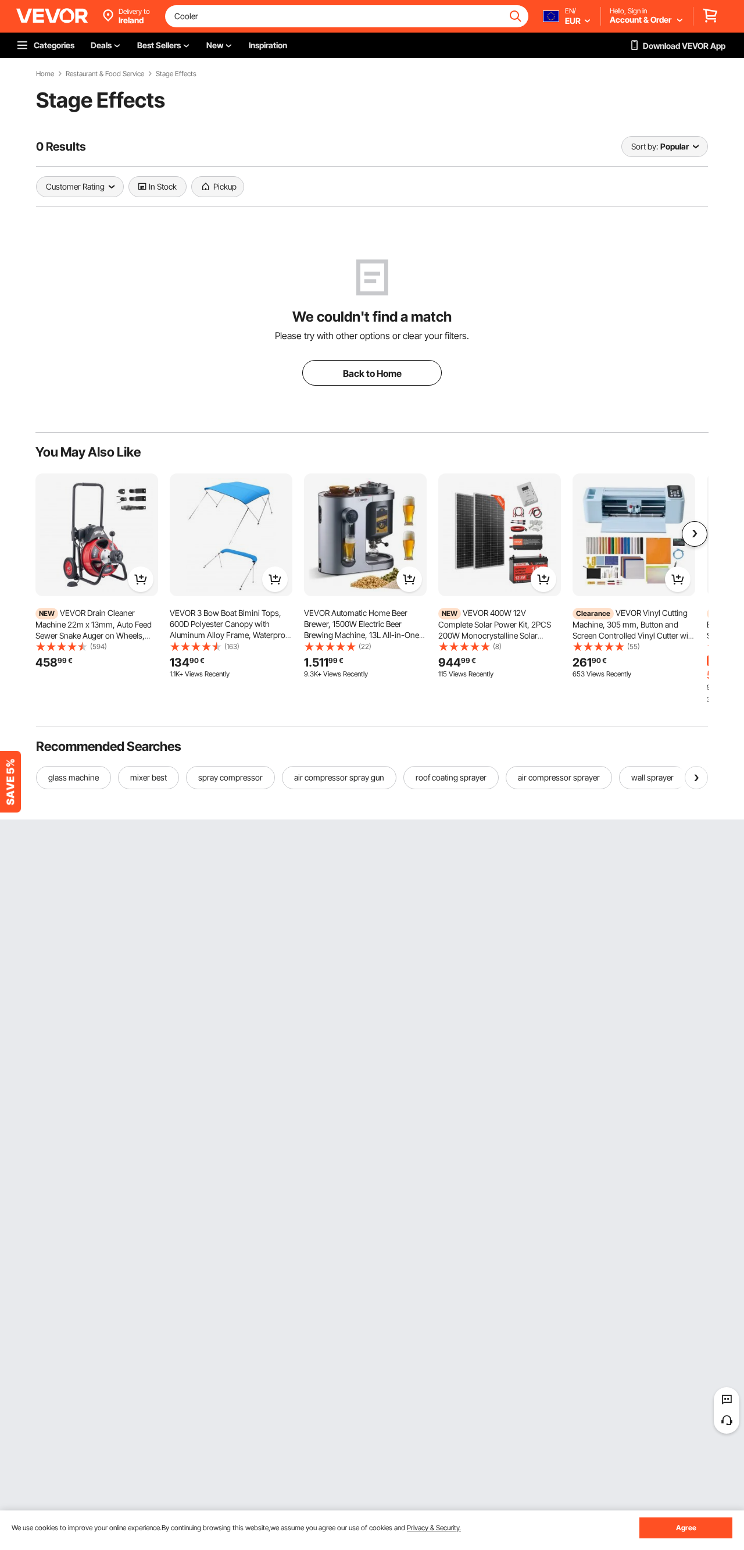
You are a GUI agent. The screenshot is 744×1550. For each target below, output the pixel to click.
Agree (686, 1527)
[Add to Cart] (140, 579)
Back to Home (372, 373)
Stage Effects (176, 74)
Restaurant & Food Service (105, 74)
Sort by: (644, 146)
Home (45, 74)
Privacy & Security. (434, 1527)
